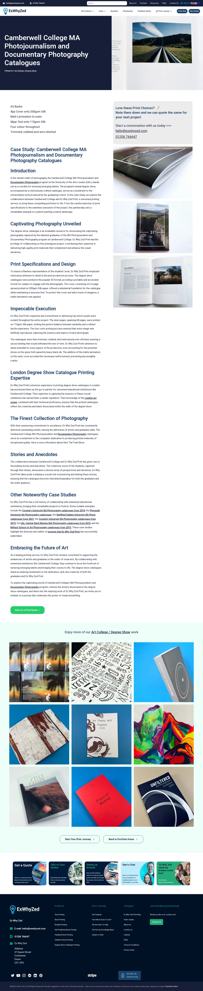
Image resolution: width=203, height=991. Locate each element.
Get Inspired (96, 915)
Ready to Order (98, 935)
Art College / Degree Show (26, 71)
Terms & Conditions (131, 945)
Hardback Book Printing (64, 935)
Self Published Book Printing (65, 930)
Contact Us (174, 3)
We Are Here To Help (100, 925)
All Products (86, 11)
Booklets (114, 11)
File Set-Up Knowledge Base (103, 930)
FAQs (164, 3)
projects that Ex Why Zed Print (64, 531)
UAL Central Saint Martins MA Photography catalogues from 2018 (55, 523)
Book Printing (60, 920)
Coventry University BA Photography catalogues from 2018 (53, 510)
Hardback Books (144, 11)
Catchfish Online (171, 986)
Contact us (128, 930)
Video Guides (129, 920)
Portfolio (143, 3)
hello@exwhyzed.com (131, 131)
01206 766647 (126, 137)
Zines (101, 11)
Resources (154, 3)
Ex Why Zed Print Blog (132, 915)
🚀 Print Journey (163, 11)
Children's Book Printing (64, 940)
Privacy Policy (129, 950)
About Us (133, 3)
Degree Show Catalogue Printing (67, 945)
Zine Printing (59, 915)
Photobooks (128, 11)
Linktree (127, 935)
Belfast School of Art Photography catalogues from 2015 (40, 527)
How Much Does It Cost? (101, 920)
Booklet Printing (61, 925)
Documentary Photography (24, 182)
